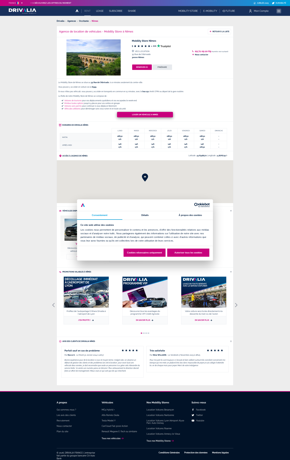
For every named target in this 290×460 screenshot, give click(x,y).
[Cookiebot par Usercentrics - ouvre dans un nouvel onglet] (196, 205)
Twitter (199, 415)
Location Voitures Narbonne (160, 415)
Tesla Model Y (109, 420)
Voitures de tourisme (73, 101)
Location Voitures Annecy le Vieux (163, 434)
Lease (100, 11)
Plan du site (62, 431)
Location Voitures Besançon (160, 410)
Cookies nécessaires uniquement (144, 252)
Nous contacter (201, 55)
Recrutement (63, 420)
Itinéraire (162, 67)
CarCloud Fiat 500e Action (115, 426)
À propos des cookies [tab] (190, 215)
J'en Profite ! (84, 320)
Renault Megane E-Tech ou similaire (119, 431)
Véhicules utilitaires (72, 109)
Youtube (200, 420)
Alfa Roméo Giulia (110, 415)
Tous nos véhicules (111, 438)
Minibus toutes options (73, 103)
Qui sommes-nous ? (66, 410)
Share (132, 11)
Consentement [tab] (99, 215)
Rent (87, 11)
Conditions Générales (169, 452)
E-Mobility (210, 11)
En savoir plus (143, 320)
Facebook (201, 410)
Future (230, 11)
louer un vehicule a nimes (145, 115)
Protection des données (196, 452)
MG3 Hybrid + (108, 410)
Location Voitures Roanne (159, 428)
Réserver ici (142, 67)
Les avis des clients (66, 415)
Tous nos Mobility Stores (159, 441)
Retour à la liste (221, 32)
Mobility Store (188, 11)
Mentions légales (220, 452)
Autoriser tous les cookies (188, 252)
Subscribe (115, 11)
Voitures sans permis (73, 106)
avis (154, 46)
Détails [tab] (145, 215)
